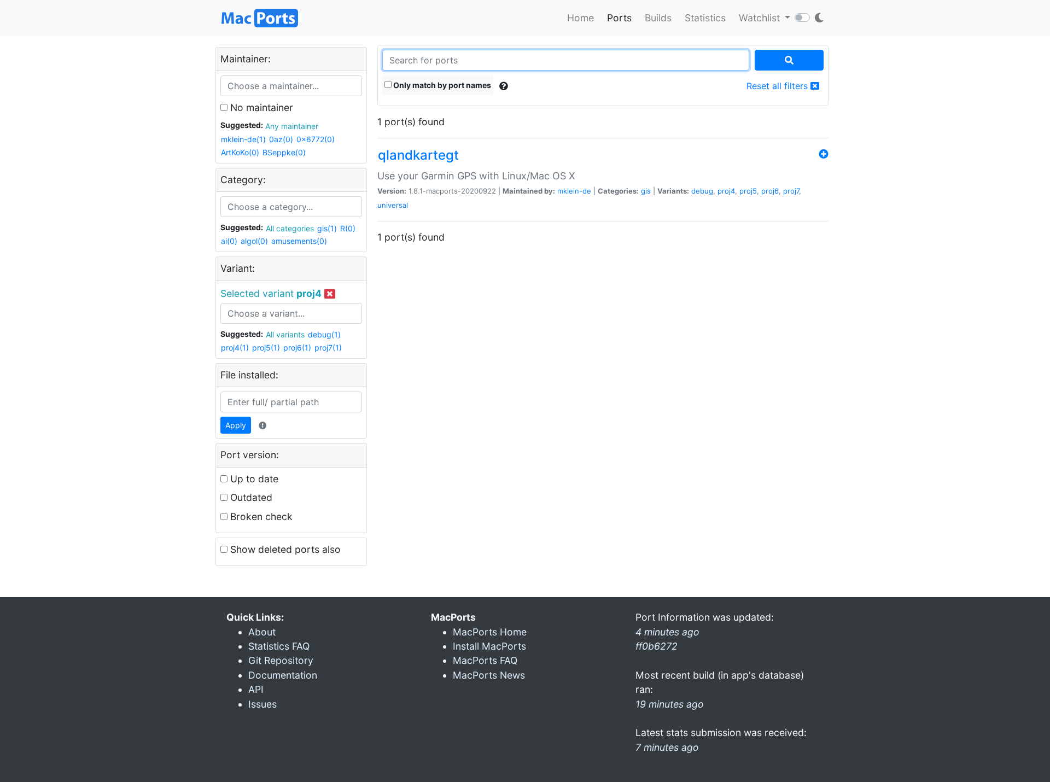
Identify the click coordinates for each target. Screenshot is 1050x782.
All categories (290, 228)
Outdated (250, 497)
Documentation (282, 675)
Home (580, 18)
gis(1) (327, 228)
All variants (285, 334)
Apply (235, 425)
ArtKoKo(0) (240, 152)
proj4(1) (235, 347)
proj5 (748, 190)
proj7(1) (328, 347)
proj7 (791, 190)
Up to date (253, 479)
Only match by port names (441, 85)
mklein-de (574, 190)
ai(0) (229, 241)
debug (702, 190)
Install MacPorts (489, 646)
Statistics (705, 18)
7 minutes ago (667, 747)
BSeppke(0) (284, 152)
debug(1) (324, 334)
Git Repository (280, 660)
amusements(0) (299, 241)
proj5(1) (266, 347)
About (262, 632)
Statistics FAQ (279, 646)
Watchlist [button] (761, 18)
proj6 (770, 190)
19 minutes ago (669, 704)
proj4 (726, 190)
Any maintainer (291, 126)
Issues (262, 704)
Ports (619, 18)
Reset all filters (778, 85)
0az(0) (281, 139)
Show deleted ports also (284, 549)
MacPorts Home (490, 632)
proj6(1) (297, 347)
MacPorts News (489, 675)
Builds (658, 18)
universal (392, 205)
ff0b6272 (656, 646)
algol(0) (254, 241)
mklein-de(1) (243, 139)
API (256, 689)
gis (646, 190)
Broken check (260, 516)
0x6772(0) (315, 139)
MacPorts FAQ (485, 660)
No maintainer (260, 107)
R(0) (347, 228)
